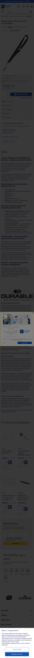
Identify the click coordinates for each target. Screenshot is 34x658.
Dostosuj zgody (17, 649)
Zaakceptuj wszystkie (17, 654)
